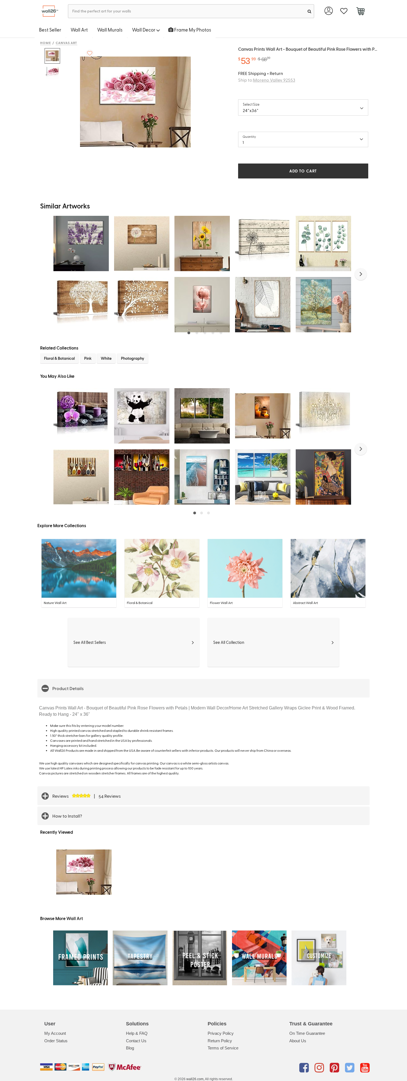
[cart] (360, 11)
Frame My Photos (192, 29)
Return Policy (220, 1040)
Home (45, 43)
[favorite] (343, 11)
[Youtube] (365, 1068)
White (106, 358)
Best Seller (50, 29)
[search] (309, 11)
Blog (130, 1048)
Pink (88, 358)
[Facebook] (305, 1068)
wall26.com (195, 1079)
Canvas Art (67, 43)
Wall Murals (110, 29)
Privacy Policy (221, 1033)
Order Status (56, 1040)
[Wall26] (47, 11)
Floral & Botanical (59, 358)
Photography (132, 358)
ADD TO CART (303, 170)
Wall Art (79, 29)
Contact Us (136, 1040)
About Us (297, 1040)
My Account (55, 1033)
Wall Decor (144, 29)
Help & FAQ (137, 1033)
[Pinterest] (335, 1068)
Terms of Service (223, 1048)
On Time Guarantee (307, 1033)
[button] (361, 274)
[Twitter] (350, 1068)
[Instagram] (320, 1068)
